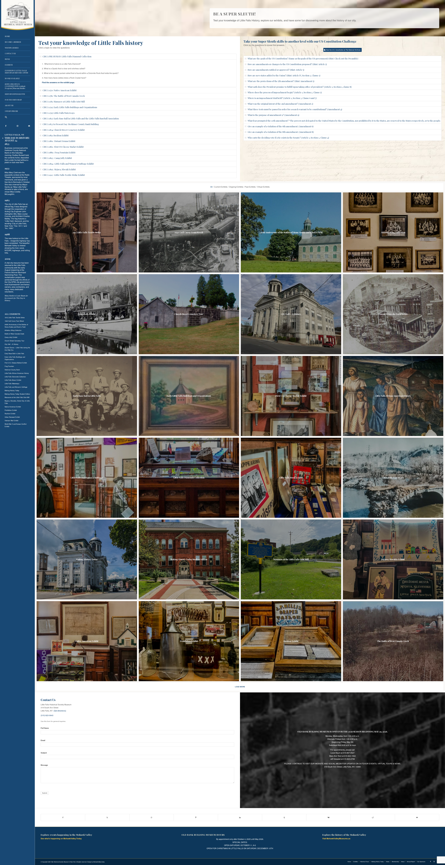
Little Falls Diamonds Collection (15, 377)
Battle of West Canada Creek (14, 334)
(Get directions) (60, 710)
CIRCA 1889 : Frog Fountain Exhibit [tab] (59, 152)
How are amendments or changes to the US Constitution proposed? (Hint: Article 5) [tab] (287, 64)
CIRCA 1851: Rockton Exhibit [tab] (56, 135)
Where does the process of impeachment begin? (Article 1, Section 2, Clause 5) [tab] (285, 92)
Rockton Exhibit (10, 413)
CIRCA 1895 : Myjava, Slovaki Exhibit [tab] (59, 169)
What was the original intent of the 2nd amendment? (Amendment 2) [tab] (280, 103)
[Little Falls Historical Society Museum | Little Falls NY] (17, 15)
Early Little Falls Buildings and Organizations (15, 358)
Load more (240, 687)
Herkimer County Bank (12, 370)
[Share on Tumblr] (284, 817)
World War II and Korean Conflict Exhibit (16, 425)
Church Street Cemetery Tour (14, 341)
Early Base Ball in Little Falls (14, 353)
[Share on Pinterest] (196, 817)
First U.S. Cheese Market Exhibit (16, 363)
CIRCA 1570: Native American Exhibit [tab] (60, 90)
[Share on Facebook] (63, 817)
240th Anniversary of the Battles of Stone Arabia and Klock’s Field (16, 325)
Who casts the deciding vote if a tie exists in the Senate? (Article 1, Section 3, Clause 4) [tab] (288, 137)
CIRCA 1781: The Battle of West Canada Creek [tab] (64, 96)
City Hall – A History (11, 344)
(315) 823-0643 (47, 715)
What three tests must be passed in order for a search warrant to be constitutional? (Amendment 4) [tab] (295, 109)
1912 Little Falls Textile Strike (15, 317)
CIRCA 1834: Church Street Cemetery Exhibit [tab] (64, 130)
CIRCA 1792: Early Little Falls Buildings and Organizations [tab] (70, 107)
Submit (44, 793)
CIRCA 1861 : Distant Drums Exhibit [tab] (59, 141)
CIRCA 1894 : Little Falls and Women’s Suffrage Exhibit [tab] (68, 163)
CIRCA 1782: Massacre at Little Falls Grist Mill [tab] (64, 101)
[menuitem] (17, 36)
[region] (137, 73)
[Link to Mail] (29, 126)
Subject (44, 753)
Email (43, 740)
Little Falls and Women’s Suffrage (16, 387)
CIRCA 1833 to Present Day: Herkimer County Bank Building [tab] (71, 124)
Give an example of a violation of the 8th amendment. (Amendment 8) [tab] (281, 132)
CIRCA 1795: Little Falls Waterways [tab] (59, 113)
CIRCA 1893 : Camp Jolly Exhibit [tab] (57, 158)
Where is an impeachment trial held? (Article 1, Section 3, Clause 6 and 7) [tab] (282, 98)
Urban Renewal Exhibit (12, 417)
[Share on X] (107, 817)
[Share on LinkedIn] (240, 817)
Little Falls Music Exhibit (13, 380)
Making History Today (12, 390)
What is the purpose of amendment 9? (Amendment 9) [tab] (273, 115)
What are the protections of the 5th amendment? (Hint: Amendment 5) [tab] (281, 81)
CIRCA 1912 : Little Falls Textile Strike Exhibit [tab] (64, 175)
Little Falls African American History (17, 373)
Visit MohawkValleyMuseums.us (336, 838)
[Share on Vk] (328, 817)
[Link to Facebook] (6, 126)
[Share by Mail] (417, 817)
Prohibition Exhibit (11, 410)
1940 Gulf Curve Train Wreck (14, 321)
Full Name (45, 728)
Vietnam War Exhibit (11, 420)
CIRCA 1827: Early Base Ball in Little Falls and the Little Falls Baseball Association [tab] (81, 118)
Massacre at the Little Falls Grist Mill (17, 397)
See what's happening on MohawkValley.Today (61, 838)
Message (44, 765)
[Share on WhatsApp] (151, 817)
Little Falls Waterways (12, 383)
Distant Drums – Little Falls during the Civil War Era (17, 348)
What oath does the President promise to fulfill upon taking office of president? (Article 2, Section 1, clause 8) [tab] (300, 86)
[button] (17, 117)
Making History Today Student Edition (17, 394)
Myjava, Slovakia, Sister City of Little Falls (17, 402)
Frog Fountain (9, 366)
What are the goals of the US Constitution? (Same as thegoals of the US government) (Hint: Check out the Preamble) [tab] (303, 58)
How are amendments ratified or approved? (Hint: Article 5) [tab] (276, 69)
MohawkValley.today (99, 862)
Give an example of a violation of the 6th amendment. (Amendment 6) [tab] (280, 126)
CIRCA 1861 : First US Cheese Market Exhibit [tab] (63, 146)
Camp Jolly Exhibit (11, 337)
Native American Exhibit (13, 407)
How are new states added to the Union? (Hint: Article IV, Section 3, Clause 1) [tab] (284, 75)
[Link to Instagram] (17, 126)
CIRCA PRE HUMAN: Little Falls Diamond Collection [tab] (67, 56)
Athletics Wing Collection (13, 330)
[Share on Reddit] (373, 817)
